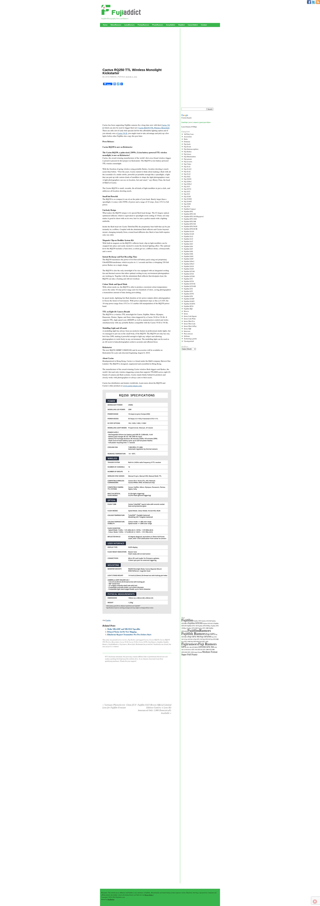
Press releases (188, 334)
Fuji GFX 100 (198, 639)
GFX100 (199, 649)
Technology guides (190, 339)
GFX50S (202, 646)
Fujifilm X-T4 (188, 289)
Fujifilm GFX (188, 211)
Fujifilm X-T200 (189, 276)
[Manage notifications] (315, 902)
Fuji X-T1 (187, 186)
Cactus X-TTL (143, 642)
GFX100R (211, 649)
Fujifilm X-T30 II (189, 284)
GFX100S (184, 652)
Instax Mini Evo (189, 321)
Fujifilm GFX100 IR (190, 229)
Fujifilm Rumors (193, 633)
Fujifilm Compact (190, 209)
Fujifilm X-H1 (188, 251)
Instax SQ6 (187, 329)
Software (187, 336)
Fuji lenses (187, 154)
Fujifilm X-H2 (188, 254)
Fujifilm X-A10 (189, 231)
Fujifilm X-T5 (188, 291)
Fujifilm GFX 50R (190, 221)
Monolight (131, 644)
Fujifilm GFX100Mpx (204, 626)
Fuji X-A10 (187, 169)
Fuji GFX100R (214, 639)
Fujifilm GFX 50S (190, 224)
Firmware (187, 141)
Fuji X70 (187, 206)
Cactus (108, 620)
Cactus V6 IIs (133, 642)
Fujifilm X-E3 (188, 244)
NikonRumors (115, 25)
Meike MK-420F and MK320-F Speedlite (123, 629)
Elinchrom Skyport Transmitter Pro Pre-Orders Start (129, 634)
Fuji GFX (210, 633)
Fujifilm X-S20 (189, 269)
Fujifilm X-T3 (188, 279)
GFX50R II (195, 647)
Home (105, 25)
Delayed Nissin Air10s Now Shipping (122, 631)
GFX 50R (189, 647)
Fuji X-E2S (187, 179)
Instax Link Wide (190, 319)
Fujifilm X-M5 (189, 259)
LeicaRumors (129, 25)
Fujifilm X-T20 (189, 274)
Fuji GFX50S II (189, 639)
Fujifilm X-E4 (188, 246)
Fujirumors (123, 644)
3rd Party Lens (189, 134)
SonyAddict (170, 25)
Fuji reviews (188, 161)
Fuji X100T (188, 201)
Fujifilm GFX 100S (190, 219)
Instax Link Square (190, 316)
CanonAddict (193, 25)
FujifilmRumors (113, 644)
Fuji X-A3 (187, 174)
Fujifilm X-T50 (189, 294)
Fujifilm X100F (189, 299)
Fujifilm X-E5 (188, 249)
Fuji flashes (132, 640)
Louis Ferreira (111, 77)
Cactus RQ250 (154, 640)
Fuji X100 (187, 196)
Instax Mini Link (189, 324)
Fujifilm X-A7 (188, 241)
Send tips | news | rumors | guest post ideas (195, 122)
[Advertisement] (137, 48)
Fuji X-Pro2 (188, 184)
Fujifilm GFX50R (206, 621)
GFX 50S (210, 646)
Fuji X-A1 (187, 166)
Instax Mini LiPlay (190, 326)
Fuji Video (187, 164)
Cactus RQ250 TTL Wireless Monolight (153, 127)
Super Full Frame (189, 654)
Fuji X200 (187, 204)
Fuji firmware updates (191, 149)
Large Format (198, 652)
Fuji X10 (187, 194)
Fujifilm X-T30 (189, 281)
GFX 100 (194, 649)
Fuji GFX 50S (194, 636)
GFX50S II (188, 649)
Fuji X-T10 (187, 189)
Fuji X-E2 (187, 176)
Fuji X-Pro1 (188, 181)
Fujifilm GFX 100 (190, 214)
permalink (149, 644)
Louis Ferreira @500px (189, 127)
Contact (204, 25)
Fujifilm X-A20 (189, 234)
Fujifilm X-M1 (189, 256)
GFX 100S (191, 652)
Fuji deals (187, 144)
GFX (183, 646)
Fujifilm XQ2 (188, 309)
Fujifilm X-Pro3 (189, 261)
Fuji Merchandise (190, 156)
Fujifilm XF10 (188, 306)
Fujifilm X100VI (189, 304)
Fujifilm (159, 642)
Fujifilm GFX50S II (208, 623)
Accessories (123, 640)
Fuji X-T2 (187, 191)
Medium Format (209, 651)
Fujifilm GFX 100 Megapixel (194, 216)
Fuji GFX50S (205, 636)
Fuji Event (187, 146)
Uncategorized (189, 341)
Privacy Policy (149, 895)
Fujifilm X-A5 (188, 239)
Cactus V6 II (122, 133)
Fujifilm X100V (189, 301)
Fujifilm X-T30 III (190, 286)
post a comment (113, 646)
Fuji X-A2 (187, 171)
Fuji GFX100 (206, 639)
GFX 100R (206, 649)
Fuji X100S (188, 199)
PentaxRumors (143, 25)
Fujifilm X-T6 (188, 296)
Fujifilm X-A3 (188, 236)
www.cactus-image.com (132, 385)
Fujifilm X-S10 (189, 266)
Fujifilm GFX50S (195, 623)
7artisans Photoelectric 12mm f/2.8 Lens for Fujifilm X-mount (119, 706)
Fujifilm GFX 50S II (190, 226)
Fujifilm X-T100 (189, 271)
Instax (186, 314)
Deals (186, 139)
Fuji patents (188, 159)
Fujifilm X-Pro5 (189, 264)
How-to (186, 311)
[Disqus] (136, 748)
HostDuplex (111, 899)
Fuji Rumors (152, 642)
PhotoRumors (157, 25)
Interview (187, 331)
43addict (181, 25)
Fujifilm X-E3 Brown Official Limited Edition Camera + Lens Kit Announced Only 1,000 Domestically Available (154, 708)
